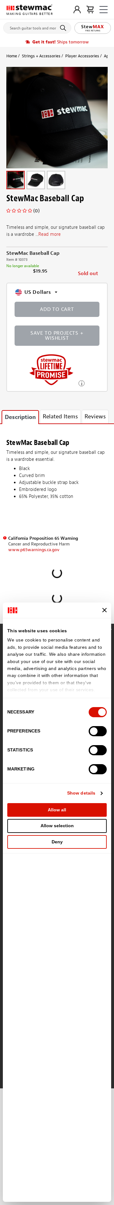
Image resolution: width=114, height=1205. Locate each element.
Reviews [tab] (95, 416)
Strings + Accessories (41, 56)
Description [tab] (20, 417)
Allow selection (57, 825)
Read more (49, 234)
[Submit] (64, 28)
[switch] (98, 731)
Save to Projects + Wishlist (56, 335)
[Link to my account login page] (77, 9)
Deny (57, 841)
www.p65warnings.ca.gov (34, 549)
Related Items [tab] (60, 416)
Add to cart (57, 309)
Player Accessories (82, 56)
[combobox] (37, 26)
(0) (36, 211)
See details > (81, 382)
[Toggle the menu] (103, 9)
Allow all (57, 809)
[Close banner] (104, 610)
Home (11, 56)
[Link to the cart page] (90, 9)
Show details (81, 793)
